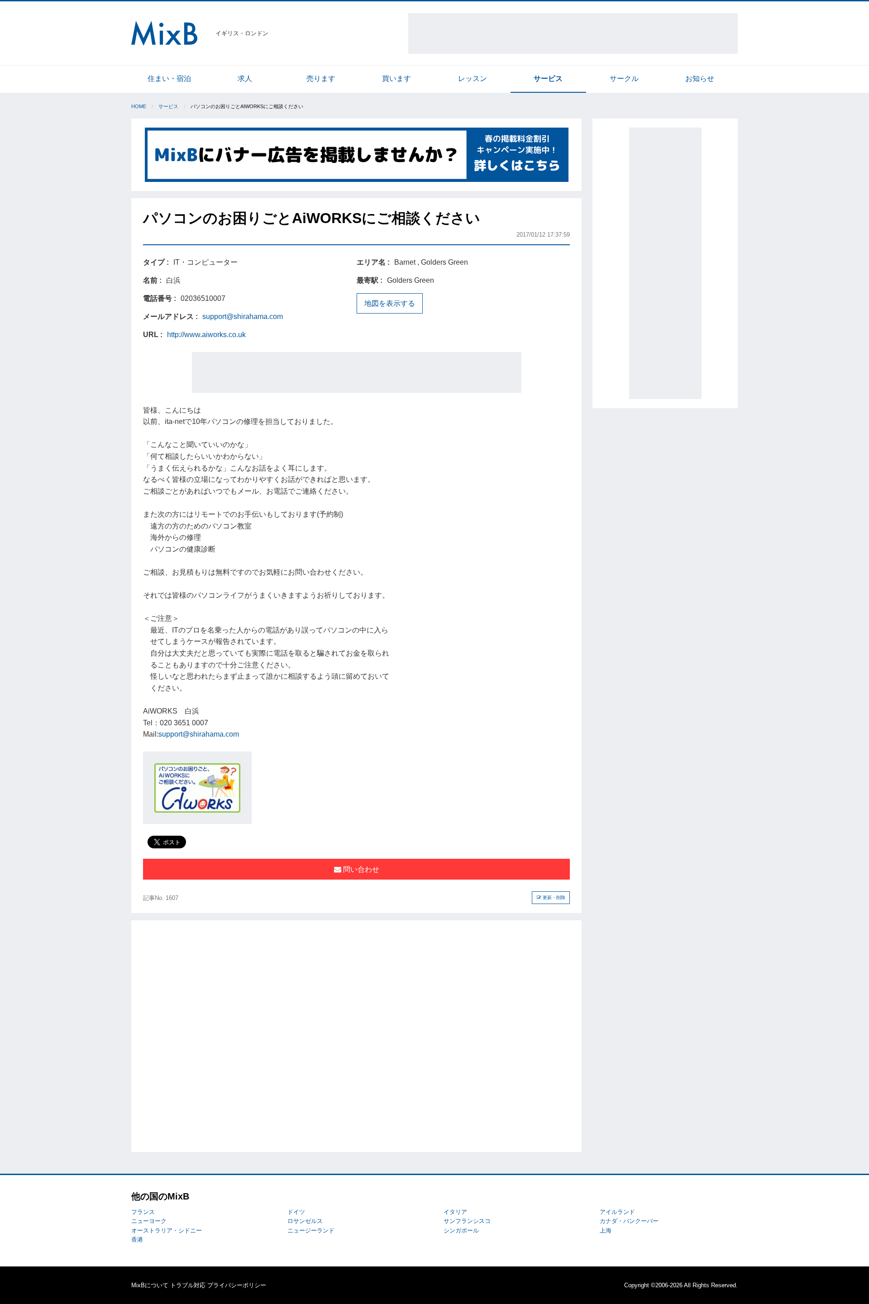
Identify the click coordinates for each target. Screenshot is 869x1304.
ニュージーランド (310, 1230)
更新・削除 (553, 897)
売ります (320, 78)
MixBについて (149, 1285)
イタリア (455, 1212)
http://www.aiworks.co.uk (206, 334)
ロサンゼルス (305, 1221)
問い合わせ (360, 869)
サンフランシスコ (467, 1221)
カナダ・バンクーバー (629, 1221)
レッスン (472, 78)
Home (138, 106)
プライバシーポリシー (236, 1285)
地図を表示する (389, 303)
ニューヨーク (149, 1221)
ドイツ (296, 1212)
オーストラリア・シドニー (166, 1230)
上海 (605, 1230)
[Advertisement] (573, 33)
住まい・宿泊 (169, 78)
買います (396, 78)
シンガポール (461, 1230)
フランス (143, 1212)
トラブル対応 (187, 1285)
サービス (548, 78)
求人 (245, 78)
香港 (137, 1239)
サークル (624, 78)
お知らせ (699, 78)
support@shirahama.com (242, 316)
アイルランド (617, 1212)
